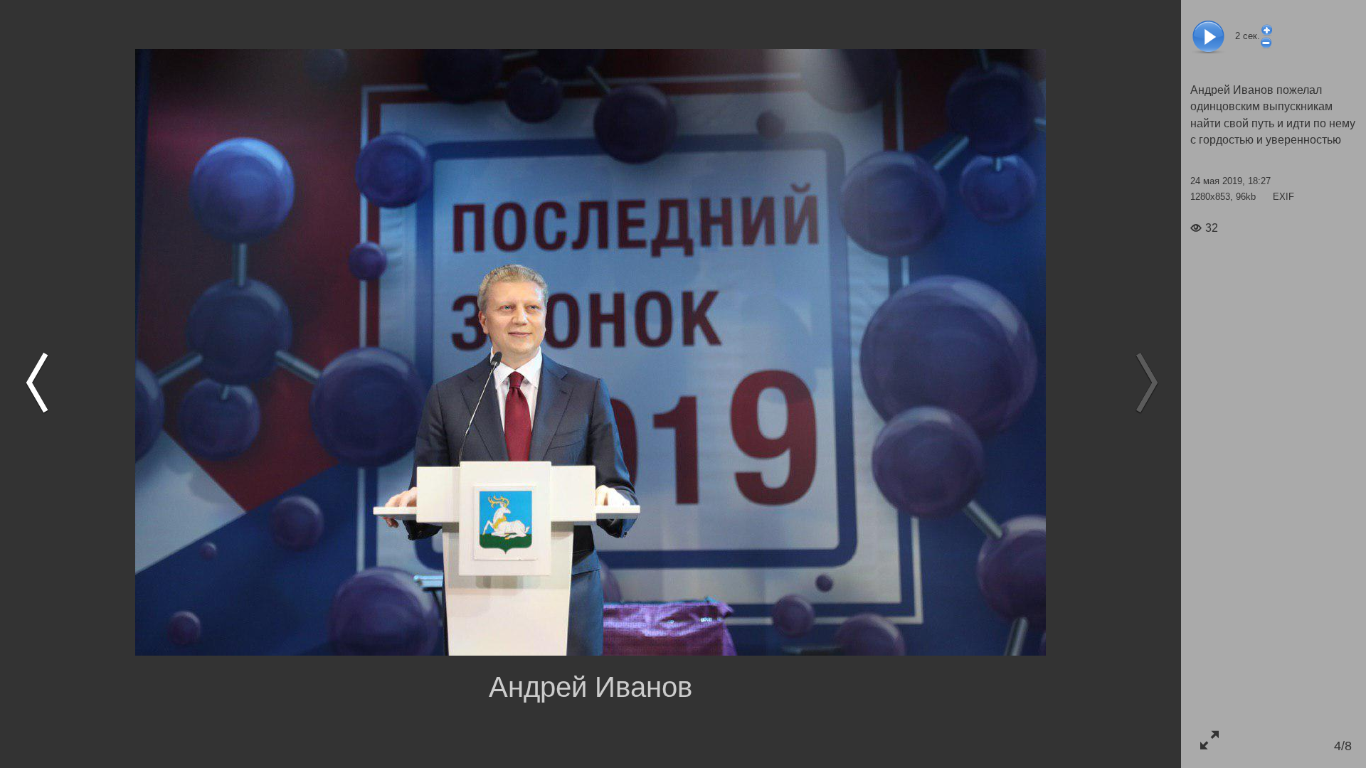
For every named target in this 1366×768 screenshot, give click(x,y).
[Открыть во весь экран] (1209, 740)
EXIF (1283, 196)
